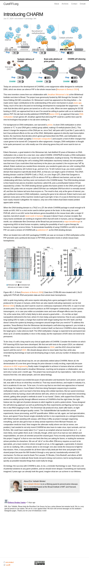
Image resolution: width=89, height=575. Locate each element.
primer (49, 125)
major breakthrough (72, 222)
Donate (83, 4)
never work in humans (34, 216)
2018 (52, 347)
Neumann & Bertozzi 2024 (67, 89)
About (56, 4)
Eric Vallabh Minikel (32, 484)
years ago (77, 103)
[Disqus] (44, 527)
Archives (65, 4)
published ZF (42, 230)
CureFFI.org (10, 4)
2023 (24, 350)
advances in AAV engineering (15, 366)
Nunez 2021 (54, 114)
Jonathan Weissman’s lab (58, 95)
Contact (74, 4)
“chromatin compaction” (42, 139)
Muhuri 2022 (9, 306)
